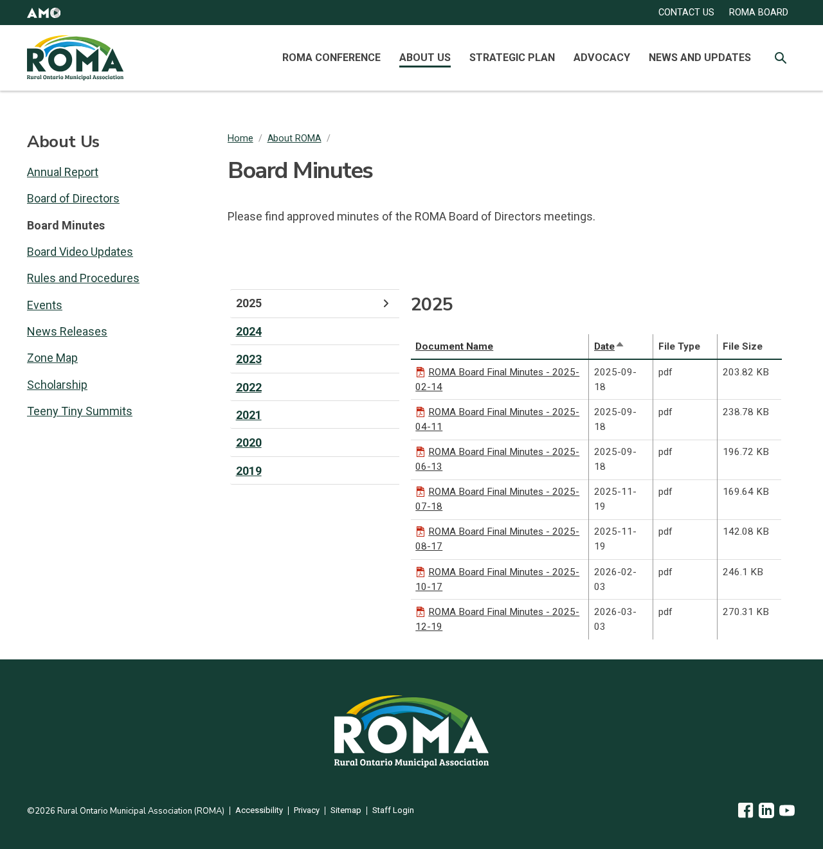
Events (44, 305)
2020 (249, 442)
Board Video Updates (80, 251)
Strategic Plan (512, 57)
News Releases (67, 331)
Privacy (307, 811)
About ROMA (294, 138)
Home (240, 138)
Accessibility (259, 811)
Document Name (454, 346)
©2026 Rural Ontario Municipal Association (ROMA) (125, 811)
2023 (249, 359)
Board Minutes (66, 225)
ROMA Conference (331, 57)
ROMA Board (758, 12)
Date (609, 346)
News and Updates (700, 57)
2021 (249, 415)
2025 (249, 303)
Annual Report (62, 172)
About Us (425, 57)
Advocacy (602, 57)
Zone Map (52, 357)
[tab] (314, 303)
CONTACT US (686, 12)
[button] (44, 12)
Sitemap (345, 811)
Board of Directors (73, 198)
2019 (249, 471)
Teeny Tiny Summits (79, 411)
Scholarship (57, 384)
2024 (249, 331)
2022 (249, 387)
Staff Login (393, 811)
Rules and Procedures (83, 278)
